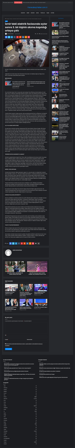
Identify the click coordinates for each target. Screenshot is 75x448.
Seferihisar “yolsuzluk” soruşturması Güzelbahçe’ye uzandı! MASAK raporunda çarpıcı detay (26, 294)
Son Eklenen (61, 18)
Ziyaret (5, 443)
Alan (5, 385)
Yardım (5, 440)
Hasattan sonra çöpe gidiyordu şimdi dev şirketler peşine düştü (64, 113)
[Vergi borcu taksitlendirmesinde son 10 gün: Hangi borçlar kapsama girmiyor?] (55, 48)
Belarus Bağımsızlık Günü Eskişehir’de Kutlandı (39, 293)
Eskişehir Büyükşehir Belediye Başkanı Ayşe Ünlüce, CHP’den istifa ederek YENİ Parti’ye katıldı (36, 83)
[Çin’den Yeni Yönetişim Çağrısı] (40, 302)
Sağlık (37, 12)
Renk (5, 422)
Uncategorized (6, 438)
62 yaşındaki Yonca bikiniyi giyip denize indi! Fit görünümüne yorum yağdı (10, 308)
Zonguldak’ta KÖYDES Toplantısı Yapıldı (9, 293)
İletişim (52, 12)
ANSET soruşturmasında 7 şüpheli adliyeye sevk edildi (25, 308)
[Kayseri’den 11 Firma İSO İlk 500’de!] (55, 101)
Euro (5, 400)
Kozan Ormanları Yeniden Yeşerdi (63, 137)
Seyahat (5, 427)
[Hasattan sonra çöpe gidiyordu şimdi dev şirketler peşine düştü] (55, 113)
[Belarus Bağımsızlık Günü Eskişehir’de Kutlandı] (40, 287)
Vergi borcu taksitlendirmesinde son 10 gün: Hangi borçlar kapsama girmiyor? (64, 48)
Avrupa (5, 389)
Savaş (5, 425)
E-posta (7, 339)
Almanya (5, 387)
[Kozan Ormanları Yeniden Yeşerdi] (55, 138)
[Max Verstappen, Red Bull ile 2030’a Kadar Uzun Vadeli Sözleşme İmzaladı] (55, 126)
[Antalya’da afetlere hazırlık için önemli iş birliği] (55, 132)
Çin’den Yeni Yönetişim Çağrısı (40, 307)
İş (4, 411)
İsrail (5, 413)
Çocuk (5, 393)
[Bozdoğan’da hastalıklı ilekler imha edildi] (55, 60)
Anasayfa (23, 12)
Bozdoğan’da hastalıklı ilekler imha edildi (64, 59)
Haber (28, 12)
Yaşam (47, 12)
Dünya (5, 396)
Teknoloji (42, 12)
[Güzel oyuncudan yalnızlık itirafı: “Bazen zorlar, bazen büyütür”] (55, 32)
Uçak (5, 434)
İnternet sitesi (29, 339)
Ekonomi (32, 12)
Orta (5, 416)
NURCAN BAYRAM (10, 33)
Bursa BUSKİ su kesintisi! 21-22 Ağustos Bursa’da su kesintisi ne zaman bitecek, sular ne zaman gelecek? (64, 25)
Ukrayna (5, 436)
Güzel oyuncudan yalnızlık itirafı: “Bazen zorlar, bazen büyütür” (64, 32)
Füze (5, 402)
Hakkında (5, 407)
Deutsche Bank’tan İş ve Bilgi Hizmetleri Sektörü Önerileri (33, 2)
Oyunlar (5, 418)
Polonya (5, 420)
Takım (5, 429)
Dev (4, 394)
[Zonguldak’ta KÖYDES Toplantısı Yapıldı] (11, 287)
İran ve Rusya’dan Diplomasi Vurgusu (63, 95)
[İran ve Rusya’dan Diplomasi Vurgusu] (55, 96)
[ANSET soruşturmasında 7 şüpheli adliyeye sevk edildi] (26, 302)
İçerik (5, 409)
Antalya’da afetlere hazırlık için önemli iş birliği (63, 132)
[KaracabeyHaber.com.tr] (37, 7)
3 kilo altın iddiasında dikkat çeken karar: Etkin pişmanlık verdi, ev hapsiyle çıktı (64, 106)
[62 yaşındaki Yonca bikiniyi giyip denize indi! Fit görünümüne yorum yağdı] (11, 302)
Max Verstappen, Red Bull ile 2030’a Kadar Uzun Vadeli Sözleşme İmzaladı (64, 126)
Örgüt (5, 414)
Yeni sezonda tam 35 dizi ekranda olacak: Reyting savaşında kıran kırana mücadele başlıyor (64, 119)
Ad (6, 335)
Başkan (5, 391)
